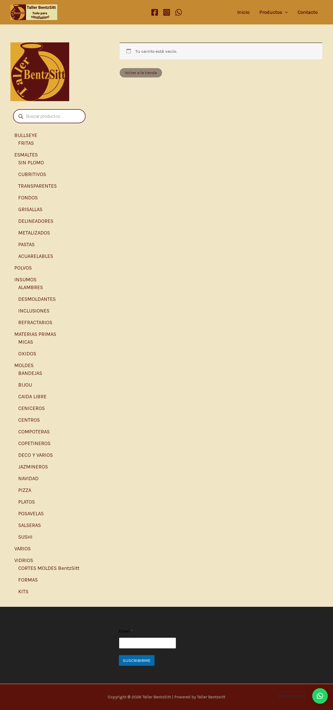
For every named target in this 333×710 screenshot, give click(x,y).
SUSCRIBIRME (137, 660)
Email (126, 631)
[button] (320, 696)
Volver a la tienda (141, 72)
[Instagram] (167, 12)
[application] (285, 12)
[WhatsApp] (179, 12)
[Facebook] (155, 12)
